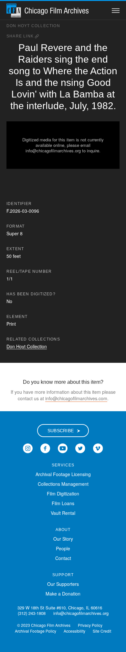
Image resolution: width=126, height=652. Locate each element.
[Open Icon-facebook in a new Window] (45, 447)
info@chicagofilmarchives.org (81, 613)
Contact (63, 558)
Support (63, 575)
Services (63, 465)
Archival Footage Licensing (63, 474)
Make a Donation (63, 593)
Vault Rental (63, 513)
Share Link (20, 36)
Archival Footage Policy (35, 631)
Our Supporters (63, 584)
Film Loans (63, 503)
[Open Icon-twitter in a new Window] (80, 447)
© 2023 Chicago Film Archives (43, 625)
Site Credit (102, 631)
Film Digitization (63, 493)
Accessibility (74, 631)
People (63, 548)
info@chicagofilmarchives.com (76, 398)
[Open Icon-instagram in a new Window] (28, 447)
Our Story (63, 538)
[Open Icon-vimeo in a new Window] (98, 447)
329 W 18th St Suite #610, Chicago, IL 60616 (59, 608)
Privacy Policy (90, 625)
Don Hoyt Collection (33, 26)
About (63, 529)
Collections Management (63, 484)
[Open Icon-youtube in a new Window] (63, 447)
